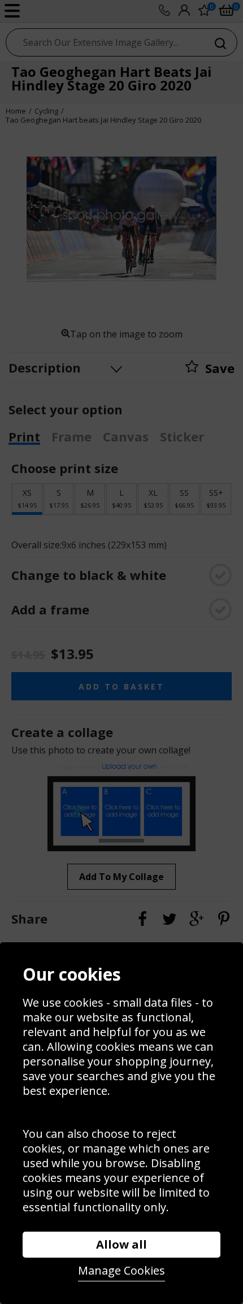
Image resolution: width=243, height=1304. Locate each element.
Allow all (121, 1244)
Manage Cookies (121, 1270)
